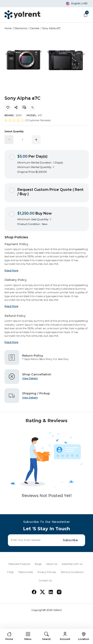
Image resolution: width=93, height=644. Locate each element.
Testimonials (25, 572)
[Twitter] (42, 592)
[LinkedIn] (50, 592)
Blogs (38, 564)
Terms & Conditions (72, 572)
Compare (32, 107)
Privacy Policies (46, 572)
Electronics (20, 28)
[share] (16, 107)
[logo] (23, 14)
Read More (11, 270)
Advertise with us (72, 564)
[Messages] (24, 107)
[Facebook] (34, 592)
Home (8, 28)
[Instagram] (59, 592)
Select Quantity (14, 131)
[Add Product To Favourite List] (8, 107)
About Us (51, 564)
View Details (30, 378)
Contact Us (45, 580)
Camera (34, 28)
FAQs (10, 572)
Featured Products (19, 564)
